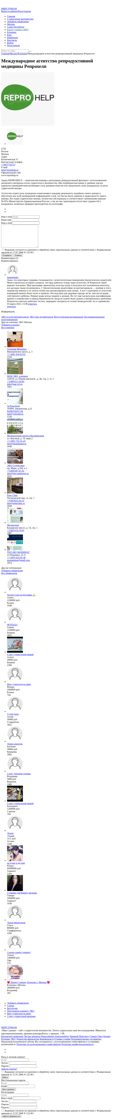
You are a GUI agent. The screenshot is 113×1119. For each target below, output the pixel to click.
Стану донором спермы (19, 773)
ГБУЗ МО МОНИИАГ (18, 552)
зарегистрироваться (11, 1116)
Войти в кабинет (9, 11)
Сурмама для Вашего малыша (22, 893)
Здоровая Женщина (16, 349)
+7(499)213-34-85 (15, 381)
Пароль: (5, 1066)
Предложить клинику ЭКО (20, 1011)
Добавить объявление (18, 21)
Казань (106, 1036)
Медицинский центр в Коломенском (25, 436)
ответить (32, 304)
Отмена (18, 255)
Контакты (12, 40)
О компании (17, 1036)
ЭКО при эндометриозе (41, 317)
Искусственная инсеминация (68, 317)
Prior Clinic (12, 495)
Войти (10, 43)
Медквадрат (13, 525)
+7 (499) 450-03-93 (16, 354)
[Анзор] (15, 711)
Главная (11, 16)
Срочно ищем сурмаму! (19, 952)
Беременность (47, 1039)
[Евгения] (15, 741)
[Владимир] (15, 771)
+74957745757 (8, 164)
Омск (100, 1036)
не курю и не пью (16, 863)
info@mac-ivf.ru (15, 384)
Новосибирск (48, 1036)
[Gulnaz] (15, 622)
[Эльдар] (15, 830)
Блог (9, 35)
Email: (4, 1086)
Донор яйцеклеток (16, 922)
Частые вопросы (32, 1036)
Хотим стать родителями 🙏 (21, 595)
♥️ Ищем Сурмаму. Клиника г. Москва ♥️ (28, 982)
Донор (10, 833)
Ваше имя (6, 220)
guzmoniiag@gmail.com (18, 560)
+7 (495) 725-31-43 (16, 441)
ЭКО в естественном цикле (15, 317)
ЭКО (13, 1039)
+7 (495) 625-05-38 (16, 557)
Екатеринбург (62, 1036)
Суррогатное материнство (20, 19)
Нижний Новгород (79, 1036)
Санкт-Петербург (15, 27)
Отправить (7, 255)
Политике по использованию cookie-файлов (38, 1044)
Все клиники (7, 327)
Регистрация (24, 11)
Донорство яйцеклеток (27, 1039)
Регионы (5, 1039)
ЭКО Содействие (16, 465)
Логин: (4, 1063)
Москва (11, 24)
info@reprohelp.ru (9, 170)
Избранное (12, 37)
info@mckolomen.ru (16, 443)
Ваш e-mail (6, 216)
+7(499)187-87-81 (15, 471)
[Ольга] (15, 920)
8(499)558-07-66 (15, 411)
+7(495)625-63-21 (15, 500)
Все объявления (9, 573)
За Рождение (13, 406)
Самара (93, 1036)
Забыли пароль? (9, 1069)
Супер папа (13, 714)
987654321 (12, 624)
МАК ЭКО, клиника (17, 376)
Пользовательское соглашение (86, 1039)
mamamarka (12, 277)
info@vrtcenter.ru (15, 414)
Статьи (10, 1005)
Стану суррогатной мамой (20, 654)
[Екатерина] (15, 801)
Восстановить (8, 1089)
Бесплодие (12, 1008)
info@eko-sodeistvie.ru (18, 473)
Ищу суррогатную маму (19, 684)
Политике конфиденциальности (77, 1044)
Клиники (11, 32)
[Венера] (15, 681)
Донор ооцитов (15, 744)
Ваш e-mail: (7, 1098)
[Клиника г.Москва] (15, 979)
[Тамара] (15, 890)
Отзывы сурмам (62, 1039)
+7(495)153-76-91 (15, 530)
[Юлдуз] (15, 860)
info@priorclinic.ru (16, 503)
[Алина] (15, 652)
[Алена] (15, 592)
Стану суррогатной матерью (21, 1016)
